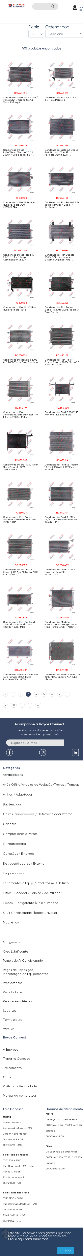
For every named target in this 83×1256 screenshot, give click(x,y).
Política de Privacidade (20, 1086)
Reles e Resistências (18, 1001)
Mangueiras (11, 942)
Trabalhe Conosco (16, 1058)
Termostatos (12, 1020)
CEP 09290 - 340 (12, 1145)
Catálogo (10, 1077)
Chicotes (9, 824)
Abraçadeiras (13, 775)
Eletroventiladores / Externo (24, 863)
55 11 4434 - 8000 (12, 1122)
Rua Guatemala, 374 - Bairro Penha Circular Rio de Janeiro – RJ (19, 1172)
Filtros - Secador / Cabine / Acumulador (32, 893)
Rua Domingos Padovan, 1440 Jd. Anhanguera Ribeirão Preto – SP (20, 1210)
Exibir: (33, 27)
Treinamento (12, 1068)
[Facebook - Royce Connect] (10, 752)
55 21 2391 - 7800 (12, 1160)
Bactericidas (12, 804)
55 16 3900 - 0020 (13, 1198)
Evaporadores (13, 873)
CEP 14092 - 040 (12, 1220)
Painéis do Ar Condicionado (23, 960)
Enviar (71, 742)
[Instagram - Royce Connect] (43, 752)
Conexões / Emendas (18, 853)
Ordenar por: (57, 27)
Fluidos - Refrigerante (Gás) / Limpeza (30, 903)
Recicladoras (12, 992)
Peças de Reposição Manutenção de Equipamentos (25, 972)
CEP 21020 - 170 (12, 1183)
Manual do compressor (19, 1095)
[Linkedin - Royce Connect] (76, 752)
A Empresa (10, 1049)
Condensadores (15, 844)
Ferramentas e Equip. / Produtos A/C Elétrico (36, 883)
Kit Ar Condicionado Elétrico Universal (30, 913)
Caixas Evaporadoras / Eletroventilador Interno (37, 814)
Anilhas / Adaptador (17, 794)
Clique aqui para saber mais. (28, 1239)
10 (13, 705)
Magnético (11, 922)
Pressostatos (12, 983)
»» (38, 705)
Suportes (9, 1010)
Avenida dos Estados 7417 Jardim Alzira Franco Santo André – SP (17, 1134)
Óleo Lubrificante (15, 951)
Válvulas (9, 1029)
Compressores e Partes (20, 834)
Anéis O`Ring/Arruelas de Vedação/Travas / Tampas (41, 784)
